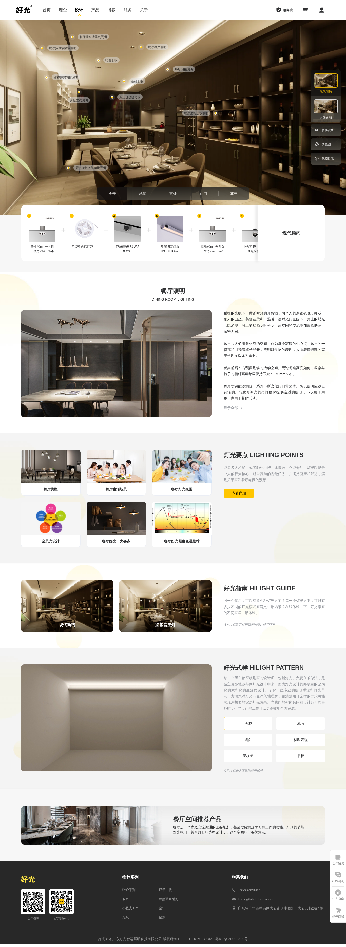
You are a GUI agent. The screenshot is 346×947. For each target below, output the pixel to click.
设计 (79, 10)
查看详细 (239, 493)
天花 (248, 724)
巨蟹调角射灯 (169, 899)
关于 (144, 10)
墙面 (248, 740)
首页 (47, 10)
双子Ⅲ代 (165, 890)
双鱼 (125, 899)
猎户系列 (129, 890)
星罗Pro (164, 917)
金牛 (162, 908)
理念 (63, 10)
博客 (111, 10)
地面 (300, 724)
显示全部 (231, 408)
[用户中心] (322, 10)
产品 (95, 10)
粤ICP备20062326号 (231, 939)
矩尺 (125, 917)
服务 (128, 10)
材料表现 (301, 740)
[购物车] (305, 10)
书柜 (300, 756)
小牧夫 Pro (130, 908)
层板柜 (248, 756)
